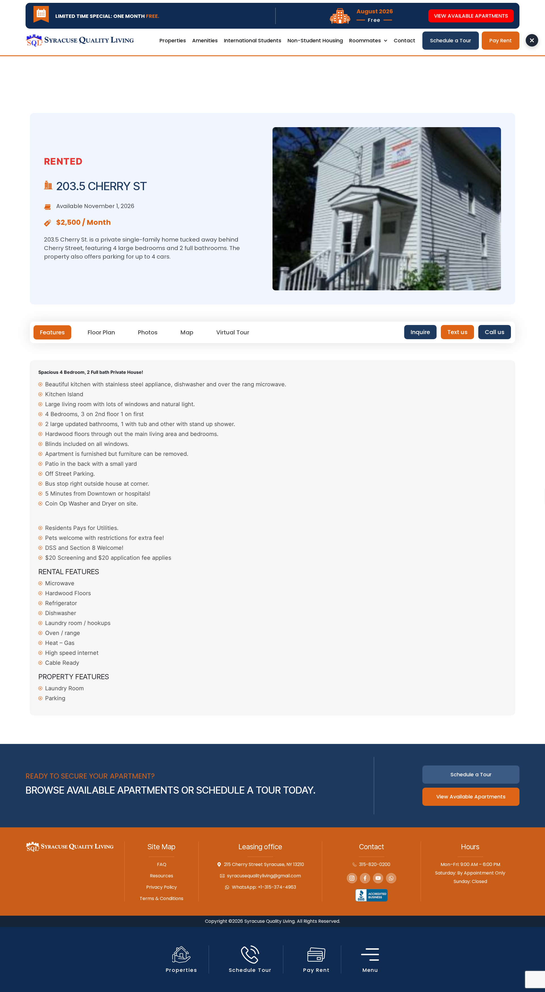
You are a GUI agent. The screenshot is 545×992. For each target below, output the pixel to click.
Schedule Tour (250, 970)
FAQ (161, 864)
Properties (173, 40)
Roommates (365, 40)
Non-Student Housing (315, 40)
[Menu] (370, 954)
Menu (370, 970)
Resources (161, 876)
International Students (252, 40)
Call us (494, 332)
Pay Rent (316, 970)
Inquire (420, 332)
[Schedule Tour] (250, 954)
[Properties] (181, 954)
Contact (404, 40)
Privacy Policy (161, 887)
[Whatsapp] (391, 878)
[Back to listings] (532, 40)
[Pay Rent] (316, 954)
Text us (457, 332)
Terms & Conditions (161, 898)
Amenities (205, 40)
